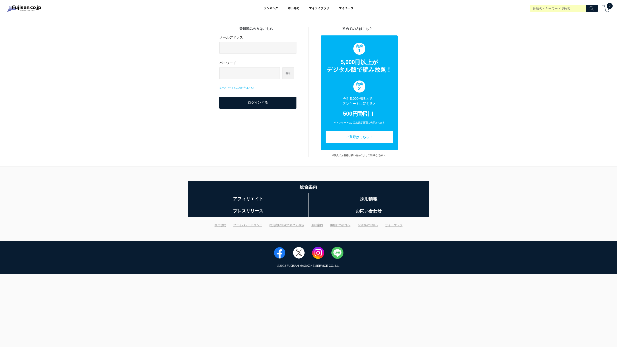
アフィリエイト (248, 198)
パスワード (227, 63)
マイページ (346, 8)
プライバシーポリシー (247, 225)
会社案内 (317, 225)
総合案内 (308, 187)
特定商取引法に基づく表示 (286, 225)
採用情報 (368, 198)
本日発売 (293, 8)
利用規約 (220, 225)
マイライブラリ (319, 8)
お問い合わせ (369, 210)
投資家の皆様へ (368, 225)
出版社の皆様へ (340, 225)
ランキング (271, 8)
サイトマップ (393, 225)
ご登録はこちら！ (359, 137)
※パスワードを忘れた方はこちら (237, 88)
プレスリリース (248, 210)
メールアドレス (231, 37)
